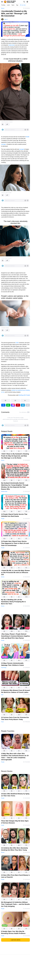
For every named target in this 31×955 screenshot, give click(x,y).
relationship (11, 45)
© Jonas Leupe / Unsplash (6, 258)
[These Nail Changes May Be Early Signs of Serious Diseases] (15, 809)
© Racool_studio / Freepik (6, 192)
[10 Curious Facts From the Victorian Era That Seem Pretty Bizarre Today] (15, 705)
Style (2, 694)
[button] (5, 400)
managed (21, 149)
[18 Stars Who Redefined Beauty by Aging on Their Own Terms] (15, 782)
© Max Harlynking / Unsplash (7, 121)
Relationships (4, 491)
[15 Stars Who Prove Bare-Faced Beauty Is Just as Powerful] (15, 863)
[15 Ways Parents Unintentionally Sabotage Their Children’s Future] (15, 651)
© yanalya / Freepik (5, 327)
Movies (2, 852)
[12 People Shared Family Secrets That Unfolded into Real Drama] (15, 502)
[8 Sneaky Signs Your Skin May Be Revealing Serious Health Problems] (15, 919)
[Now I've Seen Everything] (10, 2)
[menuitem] (3, 5)
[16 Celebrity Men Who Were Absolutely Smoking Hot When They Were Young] (15, 836)
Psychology (3, 667)
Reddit (27, 136)
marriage (3, 144)
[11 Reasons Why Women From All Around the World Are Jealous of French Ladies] (15, 678)
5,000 (17, 342)
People (2, 518)
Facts (2, 721)
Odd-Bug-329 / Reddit (24, 395)
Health (2, 825)
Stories (2, 8)
